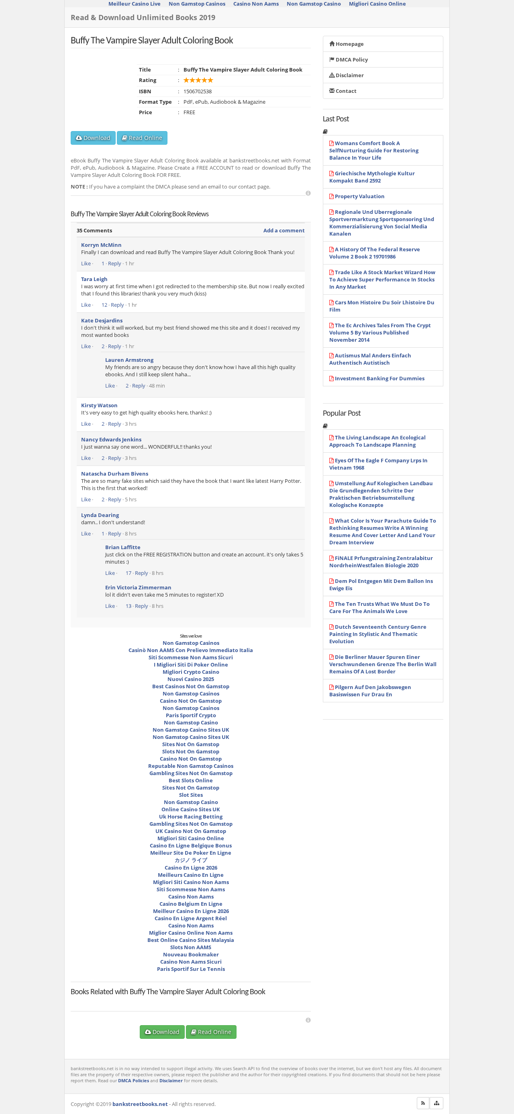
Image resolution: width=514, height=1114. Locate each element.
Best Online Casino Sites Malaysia (190, 940)
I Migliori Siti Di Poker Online (191, 664)
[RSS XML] (423, 1103)
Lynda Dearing (100, 515)
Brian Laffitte (123, 547)
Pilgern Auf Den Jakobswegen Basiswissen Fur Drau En (370, 690)
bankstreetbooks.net (140, 1104)
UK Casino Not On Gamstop (190, 831)
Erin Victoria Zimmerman (138, 587)
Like (86, 263)
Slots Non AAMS (190, 947)
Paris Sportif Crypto (191, 715)
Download (96, 138)
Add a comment (284, 230)
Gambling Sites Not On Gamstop (191, 773)
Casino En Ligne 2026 (191, 867)
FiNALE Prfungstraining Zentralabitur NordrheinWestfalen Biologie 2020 (381, 561)
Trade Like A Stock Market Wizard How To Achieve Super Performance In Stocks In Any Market (382, 279)
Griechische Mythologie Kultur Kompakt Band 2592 (372, 177)
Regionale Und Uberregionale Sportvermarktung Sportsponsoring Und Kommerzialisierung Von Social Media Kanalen (381, 222)
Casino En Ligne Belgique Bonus (191, 845)
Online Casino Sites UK (190, 809)
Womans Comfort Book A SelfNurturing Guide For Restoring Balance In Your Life (373, 150)
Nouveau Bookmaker (191, 954)
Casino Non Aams (191, 896)
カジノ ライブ (191, 860)
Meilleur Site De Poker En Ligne (190, 852)
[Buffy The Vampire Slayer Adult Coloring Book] (117, 999)
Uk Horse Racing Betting (190, 816)
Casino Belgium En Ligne (190, 903)
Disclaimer (349, 75)
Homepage (349, 43)
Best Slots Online (191, 780)
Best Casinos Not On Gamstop (190, 686)
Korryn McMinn (101, 244)
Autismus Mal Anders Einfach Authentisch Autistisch (370, 359)
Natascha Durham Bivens (114, 473)
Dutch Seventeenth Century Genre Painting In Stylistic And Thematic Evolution (377, 634)
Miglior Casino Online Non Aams (191, 932)
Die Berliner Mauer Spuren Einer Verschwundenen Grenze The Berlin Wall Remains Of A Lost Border (382, 664)
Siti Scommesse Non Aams (191, 889)
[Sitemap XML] (436, 1103)
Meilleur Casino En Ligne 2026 (191, 911)
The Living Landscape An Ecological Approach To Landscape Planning (377, 441)
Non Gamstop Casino (191, 722)
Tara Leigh (94, 279)
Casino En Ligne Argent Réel (191, 918)
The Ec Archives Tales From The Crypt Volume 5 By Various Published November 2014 (380, 332)
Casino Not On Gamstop (191, 700)
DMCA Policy (351, 59)
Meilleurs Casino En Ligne (191, 874)
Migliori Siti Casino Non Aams (191, 882)
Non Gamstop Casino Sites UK (191, 729)
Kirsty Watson (99, 405)
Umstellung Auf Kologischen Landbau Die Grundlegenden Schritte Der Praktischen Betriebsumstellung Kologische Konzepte (381, 494)
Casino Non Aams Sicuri (191, 961)
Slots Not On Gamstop (190, 751)
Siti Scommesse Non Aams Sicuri (191, 657)
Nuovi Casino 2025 (190, 679)
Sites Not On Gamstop (190, 744)
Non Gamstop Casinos (191, 642)
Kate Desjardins (101, 320)
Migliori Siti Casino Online (190, 838)
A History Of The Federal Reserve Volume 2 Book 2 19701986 (374, 253)
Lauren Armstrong (129, 359)
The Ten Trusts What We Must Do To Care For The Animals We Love (379, 607)
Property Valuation (360, 196)
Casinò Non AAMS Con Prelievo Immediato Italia (190, 650)
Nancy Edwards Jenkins (111, 439)
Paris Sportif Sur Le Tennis (191, 968)
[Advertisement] (308, 193)
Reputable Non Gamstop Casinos (190, 765)
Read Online (144, 138)
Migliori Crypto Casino (191, 671)
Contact (346, 90)
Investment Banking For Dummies (379, 378)
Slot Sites (191, 794)
